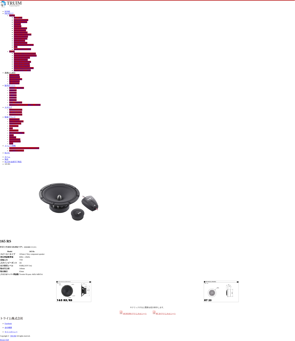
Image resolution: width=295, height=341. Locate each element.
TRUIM (13, 336)
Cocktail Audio (14, 139)
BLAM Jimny (14, 83)
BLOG (7, 153)
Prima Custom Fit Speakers (24, 45)
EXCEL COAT (15, 141)
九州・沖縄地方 (15, 102)
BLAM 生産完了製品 (22, 70)
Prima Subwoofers (20, 43)
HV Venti (18, 18)
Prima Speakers (19, 41)
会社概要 (8, 328)
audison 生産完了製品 (22, 49)
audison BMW (14, 77)
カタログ (8, 107)
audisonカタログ (15, 110)
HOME (7, 11)
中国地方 (13, 98)
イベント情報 (10, 146)
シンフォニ (13, 130)
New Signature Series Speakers (25, 56)
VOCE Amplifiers (20, 28)
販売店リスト (10, 85)
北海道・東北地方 (16, 88)
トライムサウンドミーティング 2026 (24, 148)
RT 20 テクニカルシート (166, 314)
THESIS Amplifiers (21, 20)
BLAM (12, 51)
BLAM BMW (14, 81)
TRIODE (12, 137)
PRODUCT (9, 13)
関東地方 (13, 90)
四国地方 (13, 100)
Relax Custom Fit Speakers (24, 68)
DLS (11, 128)
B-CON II (17, 26)
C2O (15, 47)
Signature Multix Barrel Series (25, 54)
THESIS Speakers (20, 22)
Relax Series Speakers (22, 66)
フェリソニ (13, 126)
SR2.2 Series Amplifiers (22, 35)
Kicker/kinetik (14, 119)
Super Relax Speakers (22, 64)
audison (12, 15)
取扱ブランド (10, 117)
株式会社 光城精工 (16, 133)
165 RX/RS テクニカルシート (135, 314)
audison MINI (14, 75)
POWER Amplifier (21, 60)
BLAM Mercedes (15, 79)
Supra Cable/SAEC (16, 121)
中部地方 (13, 93)
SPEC (11, 135)
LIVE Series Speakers (22, 58)
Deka (11, 143)
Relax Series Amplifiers (22, 62)
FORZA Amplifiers (21, 37)
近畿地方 (13, 95)
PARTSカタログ (15, 115)
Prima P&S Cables (20, 39)
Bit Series (17, 24)
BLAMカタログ (15, 112)
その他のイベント (16, 151)
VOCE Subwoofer (21, 32)
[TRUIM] (11, 7)
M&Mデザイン (15, 124)
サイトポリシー (11, 332)
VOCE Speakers (20, 30)
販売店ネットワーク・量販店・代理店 (25, 105)
